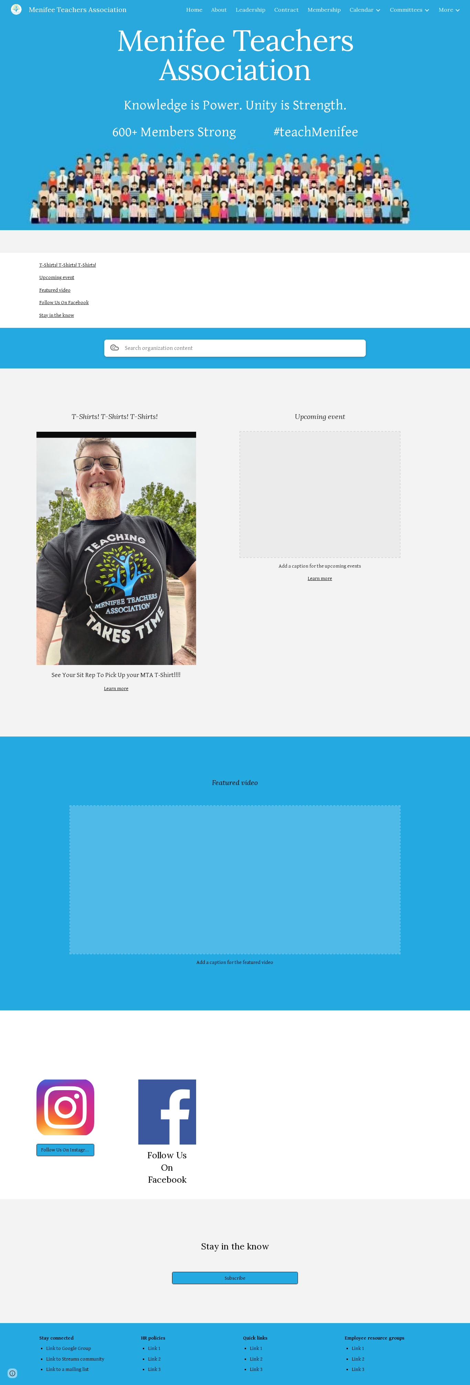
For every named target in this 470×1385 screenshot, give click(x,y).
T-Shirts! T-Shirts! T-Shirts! (67, 265)
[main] (235, 55)
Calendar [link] (362, 9)
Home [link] (194, 9)
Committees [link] (406, 9)
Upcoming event (56, 277)
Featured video (55, 290)
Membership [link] (324, 9)
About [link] (219, 9)
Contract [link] (286, 9)
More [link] (446, 9)
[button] (12, 1373)
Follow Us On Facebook (64, 302)
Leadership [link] (250, 9)
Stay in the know (56, 315)
